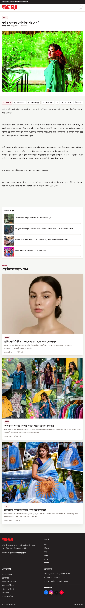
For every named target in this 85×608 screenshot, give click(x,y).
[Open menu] (81, 7)
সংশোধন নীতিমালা (8, 585)
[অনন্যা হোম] (9, 7)
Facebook (21, 102)
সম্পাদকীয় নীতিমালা (9, 582)
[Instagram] (51, 592)
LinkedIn (67, 102)
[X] (56, 592)
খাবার (46, 559)
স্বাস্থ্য (45, 552)
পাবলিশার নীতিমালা (8, 589)
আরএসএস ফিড (7, 596)
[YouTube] (62, 592)
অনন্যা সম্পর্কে (7, 574)
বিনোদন (46, 563)
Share (8, 102)
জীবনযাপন (48, 548)
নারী (45, 545)
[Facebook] (46, 592)
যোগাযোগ (5, 578)
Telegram (49, 102)
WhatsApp (35, 102)
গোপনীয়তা (5, 593)
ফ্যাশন (5, 17)
